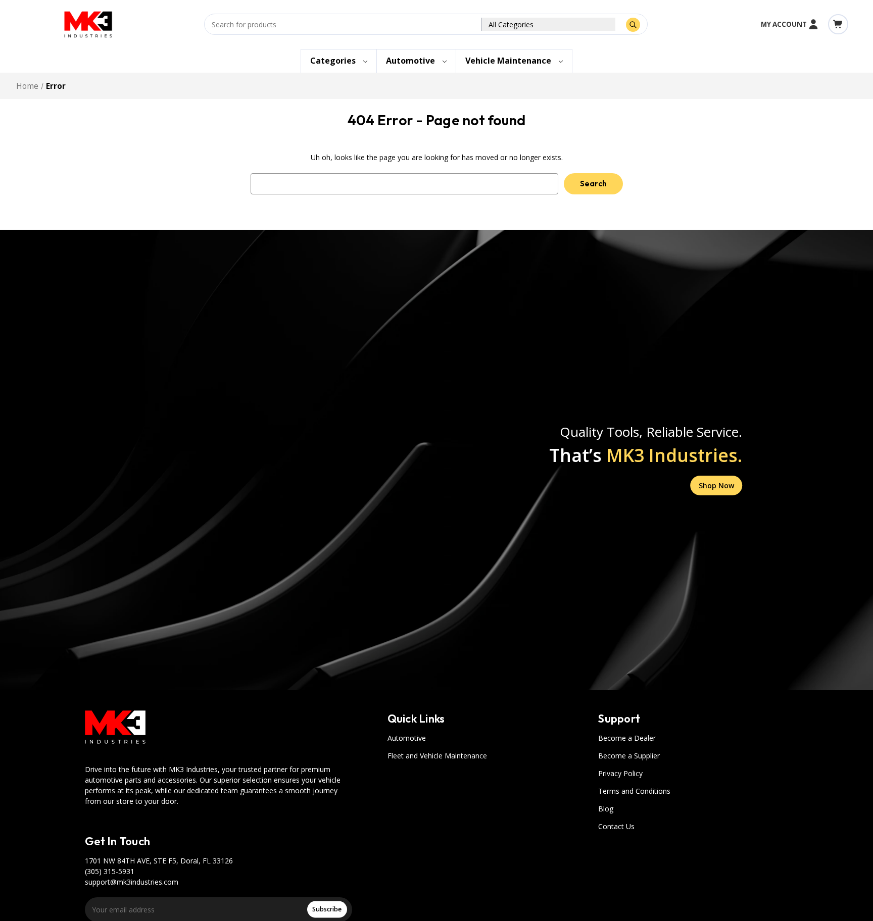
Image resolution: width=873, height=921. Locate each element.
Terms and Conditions (634, 791)
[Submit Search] (633, 25)
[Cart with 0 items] (838, 24)
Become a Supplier (629, 755)
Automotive (406, 738)
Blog (605, 808)
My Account (784, 24)
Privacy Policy (620, 773)
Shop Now (716, 485)
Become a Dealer (627, 738)
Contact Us (616, 826)
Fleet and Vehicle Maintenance (437, 755)
